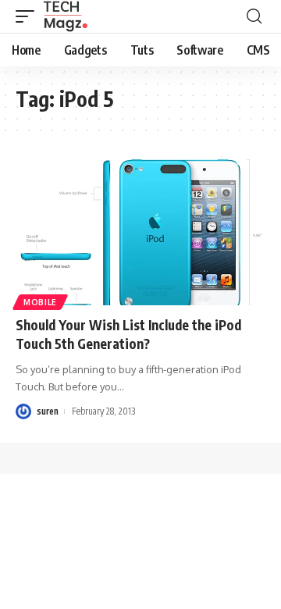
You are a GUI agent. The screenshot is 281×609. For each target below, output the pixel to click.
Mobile (40, 302)
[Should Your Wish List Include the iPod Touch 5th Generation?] (140, 230)
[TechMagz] (65, 16)
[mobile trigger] (29, 16)
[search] (254, 16)
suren (48, 411)
